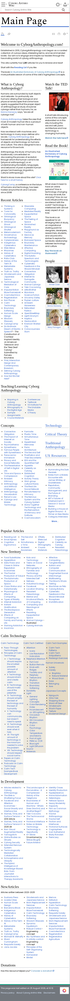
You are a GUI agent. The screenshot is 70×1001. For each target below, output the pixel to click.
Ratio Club (9, 258)
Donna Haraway (9, 112)
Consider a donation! (41, 970)
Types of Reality (11, 599)
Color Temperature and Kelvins (36, 733)
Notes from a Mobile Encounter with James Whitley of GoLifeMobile (58, 478)
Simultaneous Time (31, 438)
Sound (29, 748)
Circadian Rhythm (35, 716)
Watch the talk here (55, 138)
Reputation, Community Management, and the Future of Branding (57, 490)
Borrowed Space (32, 240)
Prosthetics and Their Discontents (32, 456)
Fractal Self (54, 819)
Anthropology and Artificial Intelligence (11, 486)
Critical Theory (56, 434)
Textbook (32, 402)
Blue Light (34, 743)
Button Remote (37, 664)
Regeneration (10, 297)
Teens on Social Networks (34, 564)
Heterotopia (54, 798)
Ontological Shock (10, 223)
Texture (52, 711)
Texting (52, 583)
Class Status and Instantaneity (13, 587)
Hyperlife (28, 465)
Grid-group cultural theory (31, 482)
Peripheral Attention (35, 658)
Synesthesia (10, 447)
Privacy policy (7, 992)
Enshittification (56, 602)
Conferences (34, 399)
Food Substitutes (12, 557)
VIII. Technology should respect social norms (15, 753)
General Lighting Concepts (34, 699)
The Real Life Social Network (31, 487)
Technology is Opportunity (33, 830)
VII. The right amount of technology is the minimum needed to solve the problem (15, 741)
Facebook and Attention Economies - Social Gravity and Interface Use (13, 805)
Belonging (54, 683)
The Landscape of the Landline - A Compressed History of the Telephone (35, 792)
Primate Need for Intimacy (32, 493)
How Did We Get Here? (11, 377)
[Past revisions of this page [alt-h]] (59, 33)
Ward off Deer (55, 703)
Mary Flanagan (54, 327)
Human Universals (55, 662)
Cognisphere (55, 829)
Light (28, 693)
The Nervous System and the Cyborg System (32, 500)
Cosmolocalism (32, 517)
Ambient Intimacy (8, 480)
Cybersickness (11, 240)
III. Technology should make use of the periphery (14, 689)
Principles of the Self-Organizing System (34, 950)
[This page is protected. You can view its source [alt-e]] (53, 33)
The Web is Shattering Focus (12, 796)
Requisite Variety (12, 944)
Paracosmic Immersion (10, 456)
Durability (31, 690)
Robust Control (33, 928)
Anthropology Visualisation (11, 493)
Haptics (28, 318)
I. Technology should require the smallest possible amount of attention (14, 665)
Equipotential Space (30, 215)
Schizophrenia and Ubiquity (13, 859)
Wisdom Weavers (8, 320)
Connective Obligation (30, 272)
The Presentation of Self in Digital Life (12, 468)
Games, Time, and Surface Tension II (13, 823)
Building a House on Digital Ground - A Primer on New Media (58, 511)
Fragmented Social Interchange (58, 574)
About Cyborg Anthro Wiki (29, 992)
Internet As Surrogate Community (30, 279)
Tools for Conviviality (10, 212)
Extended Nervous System (13, 846)
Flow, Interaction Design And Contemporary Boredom (12, 364)
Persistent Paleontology (61, 548)
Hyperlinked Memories (30, 443)
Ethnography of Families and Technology (34, 571)
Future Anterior (33, 842)
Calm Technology (10, 304)
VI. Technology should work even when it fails (14, 728)
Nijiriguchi (54, 695)
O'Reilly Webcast (42, 538)
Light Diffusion (36, 746)
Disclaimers (49, 992)
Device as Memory (29, 236)
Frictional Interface (35, 821)
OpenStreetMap (31, 313)
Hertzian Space (56, 800)
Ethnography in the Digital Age (14, 408)
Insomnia (9, 628)
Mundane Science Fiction (31, 293)
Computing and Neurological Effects (34, 607)
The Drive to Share (57, 581)
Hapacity (53, 805)
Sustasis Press (11, 897)
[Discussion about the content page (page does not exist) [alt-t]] (9, 33)
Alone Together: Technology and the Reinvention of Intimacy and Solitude (32, 510)
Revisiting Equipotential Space (32, 615)
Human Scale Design (11, 314)
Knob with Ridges (34, 668)
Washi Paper (55, 708)
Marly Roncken (56, 834)
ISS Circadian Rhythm (36, 721)
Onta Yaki (53, 698)
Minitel (29, 957)
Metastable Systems (9, 267)
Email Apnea (10, 539)
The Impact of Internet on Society (11, 439)
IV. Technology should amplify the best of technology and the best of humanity (15, 702)
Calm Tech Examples (56, 643)
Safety (52, 667)
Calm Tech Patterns (54, 649)
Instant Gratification (10, 606)
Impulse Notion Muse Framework (12, 291)
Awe (51, 686)
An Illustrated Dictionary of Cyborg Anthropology (34, 72)
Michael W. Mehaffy (13, 936)
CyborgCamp (8, 184)
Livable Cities (10, 900)
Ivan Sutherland (57, 832)
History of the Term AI (10, 262)
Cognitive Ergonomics (10, 543)
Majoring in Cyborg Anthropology (14, 402)
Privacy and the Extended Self (34, 577)
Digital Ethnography (44, 543)
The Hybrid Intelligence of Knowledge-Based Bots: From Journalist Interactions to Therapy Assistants (13, 871)
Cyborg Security (12, 842)
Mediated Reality (32, 211)
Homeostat (32, 954)
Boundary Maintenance (31, 244)
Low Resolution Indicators (37, 655)
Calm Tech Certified (33, 643)
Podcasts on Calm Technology (13, 764)
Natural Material (60, 675)
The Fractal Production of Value (13, 574)
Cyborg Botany (56, 588)
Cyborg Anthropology (11, 119)
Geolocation (30, 321)
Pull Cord (34, 662)
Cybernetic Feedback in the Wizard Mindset (32, 266)
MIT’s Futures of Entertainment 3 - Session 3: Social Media (56, 502)
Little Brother (30, 289)
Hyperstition (10, 560)
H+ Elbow (30, 834)
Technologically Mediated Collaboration (12, 853)
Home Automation (58, 795)
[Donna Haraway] (54, 296)
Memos (52, 897)
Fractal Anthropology (55, 815)
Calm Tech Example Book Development (11, 771)
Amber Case (54, 284)
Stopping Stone (56, 700)
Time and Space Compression (12, 474)
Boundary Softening (9, 309)
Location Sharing (35, 588)
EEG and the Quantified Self (31, 461)
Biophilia (56, 673)
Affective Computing (30, 249)
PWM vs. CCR (36, 741)
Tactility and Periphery (36, 673)
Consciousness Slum (32, 330)
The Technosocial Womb (35, 817)
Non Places (9, 300)
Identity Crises (56, 787)
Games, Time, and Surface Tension (13, 815)
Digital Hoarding (32, 253)
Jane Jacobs (10, 947)
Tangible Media (56, 562)
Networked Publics (29, 309)
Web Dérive (9, 248)
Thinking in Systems (9, 207)
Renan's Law (10, 497)
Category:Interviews (58, 516)
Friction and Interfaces (55, 823)
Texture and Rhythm (35, 679)
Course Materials (15, 417)
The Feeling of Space (31, 220)
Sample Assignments (13, 414)
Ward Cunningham (11, 940)
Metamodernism (12, 232)
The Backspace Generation (11, 611)
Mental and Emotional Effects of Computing (35, 599)
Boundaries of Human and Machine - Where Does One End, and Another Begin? (35, 805)
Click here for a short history (21, 178)
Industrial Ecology (35, 583)
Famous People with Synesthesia (12, 451)
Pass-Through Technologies (11, 649)
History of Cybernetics (10, 254)
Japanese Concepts (56, 690)
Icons (32, 651)
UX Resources (55, 456)
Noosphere (54, 599)
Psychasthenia (11, 444)
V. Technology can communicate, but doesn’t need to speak (14, 716)
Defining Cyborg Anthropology (12, 372)
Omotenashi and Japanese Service (12, 277)
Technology (53, 426)
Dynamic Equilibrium (32, 924)
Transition (34, 682)
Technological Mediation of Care (11, 285)
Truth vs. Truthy (11, 271)
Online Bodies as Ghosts (12, 838)
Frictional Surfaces (58, 826)
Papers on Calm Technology (12, 759)
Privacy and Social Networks (12, 461)
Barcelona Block (12, 907)
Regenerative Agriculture (55, 938)
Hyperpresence (56, 792)
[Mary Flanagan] (54, 317)
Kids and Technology (32, 559)
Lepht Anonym (31, 315)
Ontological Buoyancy (10, 218)
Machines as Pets (57, 586)
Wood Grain (58, 678)
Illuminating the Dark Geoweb (58, 471)
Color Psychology (35, 726)
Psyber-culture (31, 300)
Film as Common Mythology (57, 809)
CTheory (32, 412)
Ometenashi (55, 705)
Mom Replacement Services (35, 904)
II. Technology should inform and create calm (14, 678)
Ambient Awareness (29, 304)
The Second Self (32, 452)
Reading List (20, 67)
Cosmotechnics (12, 295)
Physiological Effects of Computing (10, 594)
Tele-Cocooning (32, 287)
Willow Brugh (32, 839)
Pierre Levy (54, 837)
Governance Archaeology (10, 236)
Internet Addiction (13, 602)
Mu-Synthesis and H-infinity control (35, 938)
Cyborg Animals (34, 625)
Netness (30, 581)
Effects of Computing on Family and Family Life (13, 619)
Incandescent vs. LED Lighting (37, 711)
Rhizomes (9, 250)
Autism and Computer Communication (57, 568)
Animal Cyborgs (32, 284)
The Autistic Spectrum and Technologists (31, 258)
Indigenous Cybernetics (10, 244)
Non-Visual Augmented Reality (13, 830)
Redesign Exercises (58, 658)
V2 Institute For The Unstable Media (35, 407)
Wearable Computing (30, 207)
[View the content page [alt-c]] (2, 33)
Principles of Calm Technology (13, 654)
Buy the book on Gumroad (53, 252)
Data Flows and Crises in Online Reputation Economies (12, 566)
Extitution (53, 900)
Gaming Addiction (13, 625)
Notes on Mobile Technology (34, 825)
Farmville (28, 431)
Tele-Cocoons (33, 813)
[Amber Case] (54, 274)
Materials (31, 751)
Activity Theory (31, 478)
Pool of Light (35, 738)
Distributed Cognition (29, 474)
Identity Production (58, 790)
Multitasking (55, 578)
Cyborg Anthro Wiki (18, 4)
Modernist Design (57, 713)
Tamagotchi (10, 834)
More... (55, 521)
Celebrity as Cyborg (30, 469)
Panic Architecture (30, 448)
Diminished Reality (30, 225)
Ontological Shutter (10, 228)
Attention (30, 647)
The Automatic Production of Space (11, 581)
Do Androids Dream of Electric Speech (12, 329)
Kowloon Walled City (32, 325)
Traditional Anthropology (55, 445)
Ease (51, 681)
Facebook (31, 586)
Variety (52, 670)
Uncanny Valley (32, 297)
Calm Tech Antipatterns (55, 654)
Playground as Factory (31, 231)
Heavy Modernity (57, 803)
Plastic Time (30, 434)
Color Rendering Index (38, 705)
